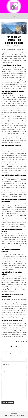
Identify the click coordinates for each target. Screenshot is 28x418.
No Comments (19, 46)
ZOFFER (9, 415)
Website (3, 371)
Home (5, 415)
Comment (3, 379)
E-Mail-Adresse (5, 364)
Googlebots (22, 75)
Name (3, 357)
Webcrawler (12, 75)
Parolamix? (13, 415)
